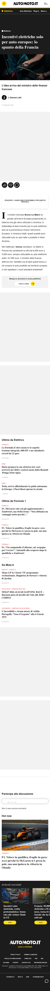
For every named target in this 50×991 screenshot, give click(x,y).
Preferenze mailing (40, 962)
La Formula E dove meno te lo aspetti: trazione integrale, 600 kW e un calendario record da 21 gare (23, 450)
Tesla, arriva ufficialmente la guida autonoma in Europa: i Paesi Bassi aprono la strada (24, 488)
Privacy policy (15, 954)
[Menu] (46, 3)
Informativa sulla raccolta (10, 984)
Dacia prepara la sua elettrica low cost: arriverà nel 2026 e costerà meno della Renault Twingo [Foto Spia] (25, 469)
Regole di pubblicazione (13, 958)
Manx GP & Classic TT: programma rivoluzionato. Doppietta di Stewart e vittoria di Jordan (24, 575)
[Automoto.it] (25, 3)
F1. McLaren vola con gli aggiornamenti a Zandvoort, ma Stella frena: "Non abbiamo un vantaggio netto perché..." (25, 511)
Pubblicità (27, 958)
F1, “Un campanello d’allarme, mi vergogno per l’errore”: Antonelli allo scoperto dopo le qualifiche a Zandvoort (24, 550)
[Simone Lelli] (4, 97)
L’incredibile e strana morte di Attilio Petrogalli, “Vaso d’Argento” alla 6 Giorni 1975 (23, 614)
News (6, 902)
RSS (42, 958)
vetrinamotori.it (38, 977)
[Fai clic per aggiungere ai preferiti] (10, 185)
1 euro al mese (23, 284)
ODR (36, 958)
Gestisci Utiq (26, 962)
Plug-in (36, 11)
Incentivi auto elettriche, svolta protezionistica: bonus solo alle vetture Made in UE (14, 911)
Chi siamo (6, 962)
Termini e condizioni (30, 954)
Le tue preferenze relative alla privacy (15, 987)
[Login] (4, 3)
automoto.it (10, 977)
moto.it (20, 977)
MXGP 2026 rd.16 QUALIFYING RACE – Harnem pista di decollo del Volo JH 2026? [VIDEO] (23, 594)
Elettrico (7, 31)
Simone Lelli (15, 97)
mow (27, 977)
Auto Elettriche (26, 11)
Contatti (15, 962)
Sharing (44, 11)
